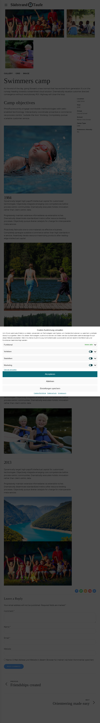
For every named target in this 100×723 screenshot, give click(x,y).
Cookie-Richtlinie (40, 393)
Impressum (62, 393)
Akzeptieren (50, 374)
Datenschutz (52, 393)
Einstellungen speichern (50, 388)
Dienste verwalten (10, 369)
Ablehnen (50, 381)
